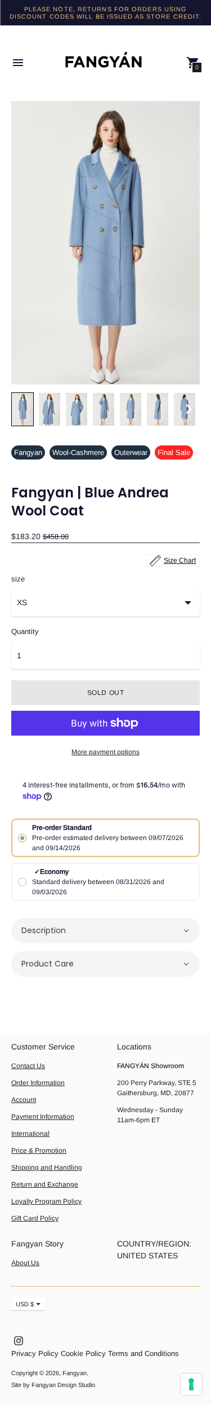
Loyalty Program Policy (46, 1201)
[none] (22, 409)
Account (23, 1100)
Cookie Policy (83, 1353)
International (30, 1134)
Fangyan (28, 452)
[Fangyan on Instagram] (18, 1340)
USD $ (25, 1304)
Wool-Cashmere (78, 452)
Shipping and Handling (46, 1167)
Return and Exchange (44, 1184)
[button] (105, 930)
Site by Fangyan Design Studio (53, 1384)
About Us (25, 1263)
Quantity (25, 632)
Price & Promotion (38, 1150)
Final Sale (174, 452)
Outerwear (130, 452)
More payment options (105, 752)
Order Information (38, 1083)
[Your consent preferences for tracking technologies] (191, 1384)
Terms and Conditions (143, 1353)
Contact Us (28, 1066)
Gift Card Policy (35, 1218)
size (18, 579)
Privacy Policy (35, 1353)
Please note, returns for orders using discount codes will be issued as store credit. (106, 13)
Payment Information (42, 1117)
